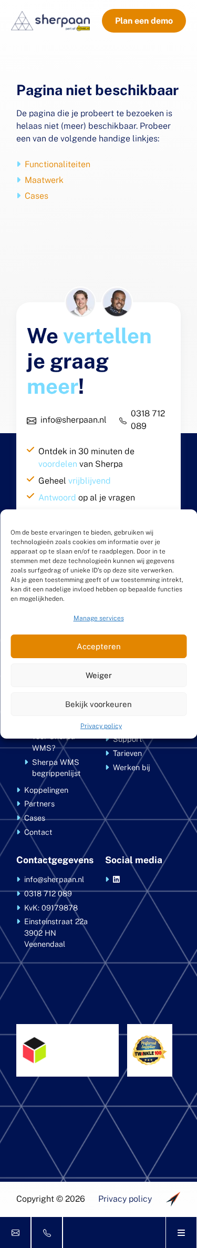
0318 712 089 (148, 419)
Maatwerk (44, 180)
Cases (36, 196)
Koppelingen (46, 789)
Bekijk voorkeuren (98, 704)
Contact (38, 831)
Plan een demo (144, 21)
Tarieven (127, 753)
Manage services (99, 618)
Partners (39, 803)
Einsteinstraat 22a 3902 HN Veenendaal (56, 932)
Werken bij (131, 767)
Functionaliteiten (57, 164)
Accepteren (99, 646)
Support (127, 738)
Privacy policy (101, 726)
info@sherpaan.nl (73, 420)
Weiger (99, 675)
